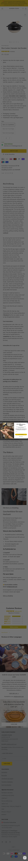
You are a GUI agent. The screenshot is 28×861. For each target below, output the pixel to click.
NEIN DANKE (21, 436)
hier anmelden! (21, 434)
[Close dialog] (27, 423)
